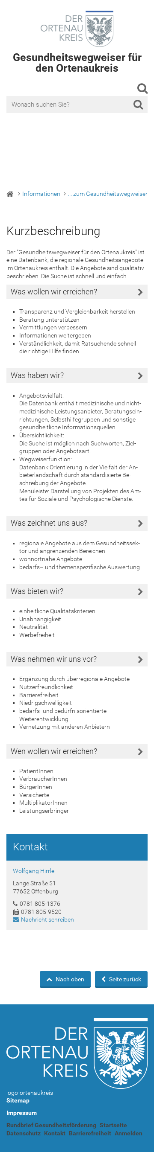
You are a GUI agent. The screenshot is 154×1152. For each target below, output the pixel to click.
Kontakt (54, 1133)
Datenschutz (23, 1133)
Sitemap (18, 1100)
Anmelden (128, 1133)
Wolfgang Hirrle (33, 870)
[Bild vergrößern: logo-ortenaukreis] (77, 1053)
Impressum (21, 1112)
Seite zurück (124, 979)
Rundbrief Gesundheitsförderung (51, 1125)
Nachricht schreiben (47, 919)
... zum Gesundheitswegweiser (108, 193)
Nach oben (69, 979)
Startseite (113, 1125)
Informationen (41, 193)
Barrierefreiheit (90, 1133)
